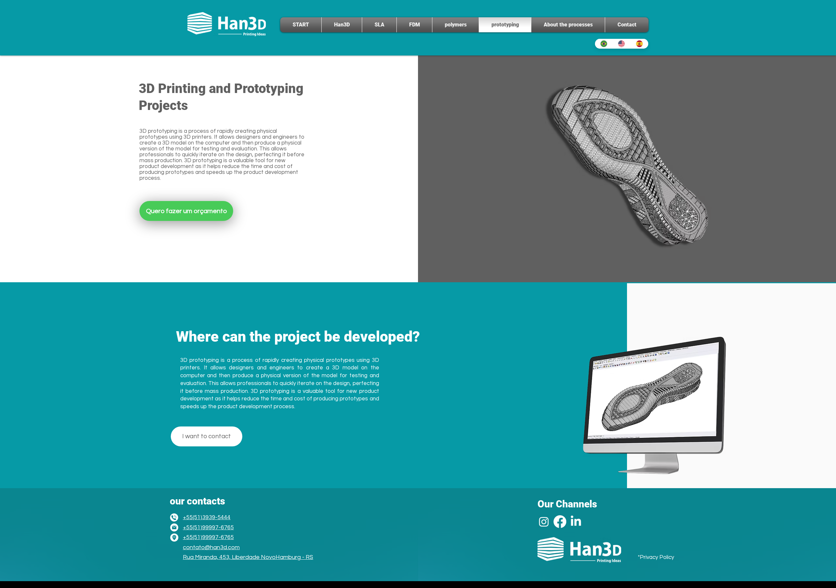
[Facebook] (560, 521)
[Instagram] (544, 521)
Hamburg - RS (294, 557)
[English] (622, 44)
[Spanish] (639, 44)
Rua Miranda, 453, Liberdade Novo (229, 557)
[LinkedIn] (576, 521)
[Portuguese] (604, 44)
